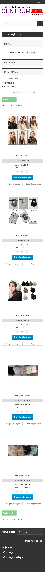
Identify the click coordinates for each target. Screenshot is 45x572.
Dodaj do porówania (33, 184)
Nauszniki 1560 (22, 315)
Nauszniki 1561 (22, 156)
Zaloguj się (38, 2)
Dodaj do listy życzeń (13, 184)
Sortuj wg (11, 92)
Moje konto (8, 547)
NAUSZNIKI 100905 (22, 395)
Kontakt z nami (28, 2)
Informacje (11, 71)
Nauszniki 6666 (22, 236)
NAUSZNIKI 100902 (22, 475)
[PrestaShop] (13, 78)
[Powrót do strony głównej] (4, 52)
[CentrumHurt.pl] (22, 10)
